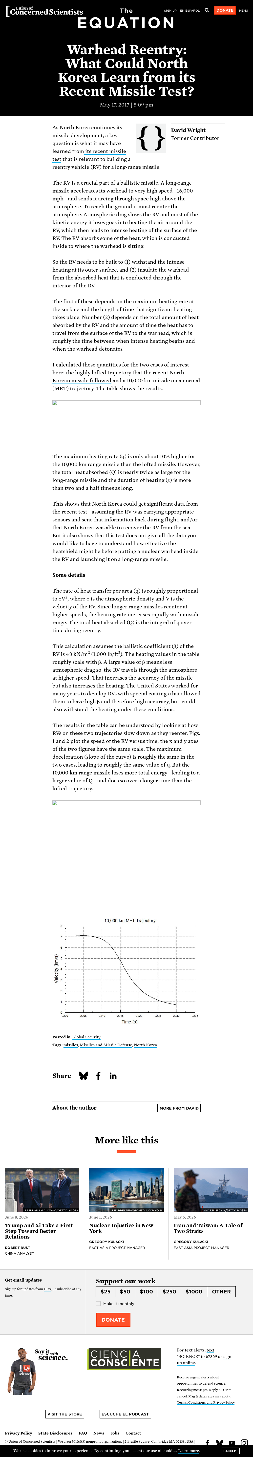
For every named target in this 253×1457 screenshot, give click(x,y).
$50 (125, 1292)
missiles (70, 1045)
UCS (47, 1289)
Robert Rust (17, 1248)
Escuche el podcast (125, 1414)
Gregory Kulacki (106, 1242)
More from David (179, 1108)
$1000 (194, 1292)
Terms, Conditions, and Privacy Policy (205, 1402)
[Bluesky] (219, 1443)
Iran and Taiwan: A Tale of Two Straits (208, 1228)
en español (190, 10)
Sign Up (170, 10)
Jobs (114, 1433)
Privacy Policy (18, 1433)
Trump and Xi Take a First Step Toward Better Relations (39, 1231)
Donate (224, 10)
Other (221, 1292)
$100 (146, 1292)
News (98, 1433)
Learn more (188, 1451)
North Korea (145, 1045)
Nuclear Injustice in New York (121, 1228)
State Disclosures (55, 1433)
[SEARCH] (207, 10)
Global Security (86, 1037)
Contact (133, 1433)
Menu (243, 10)
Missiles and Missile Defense (106, 1045)
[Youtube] (232, 1443)
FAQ (83, 1433)
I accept (230, 1451)
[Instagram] (244, 1443)
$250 (169, 1292)
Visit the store (64, 1414)
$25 (105, 1292)
